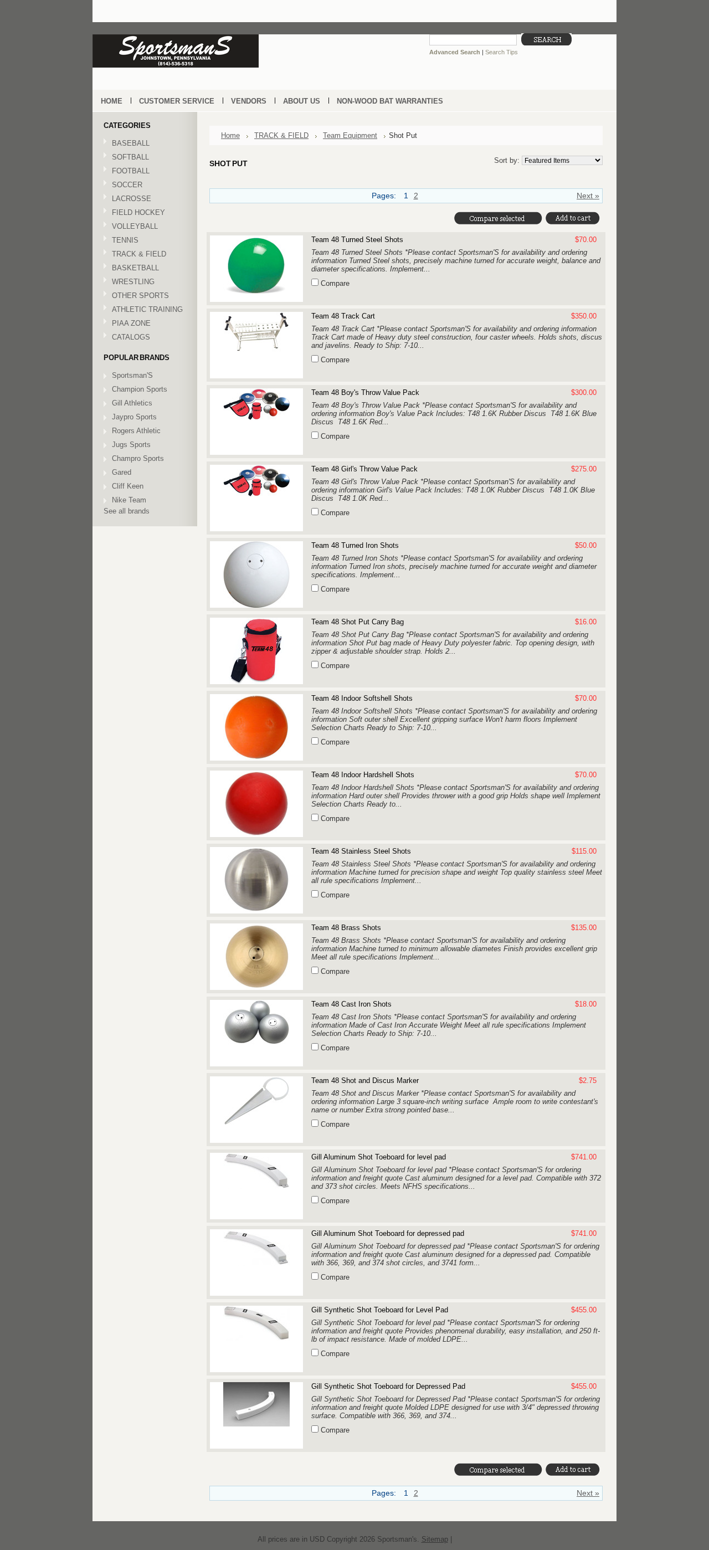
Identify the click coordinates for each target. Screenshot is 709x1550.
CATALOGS (131, 337)
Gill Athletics (132, 403)
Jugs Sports (131, 444)
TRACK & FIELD (135, 254)
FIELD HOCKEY (134, 213)
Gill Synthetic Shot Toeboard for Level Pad (379, 1310)
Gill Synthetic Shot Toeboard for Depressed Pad (388, 1386)
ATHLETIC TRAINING (143, 310)
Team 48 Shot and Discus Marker (365, 1080)
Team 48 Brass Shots (346, 927)
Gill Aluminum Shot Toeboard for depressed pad (387, 1233)
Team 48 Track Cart (343, 316)
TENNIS (121, 240)
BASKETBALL (131, 268)
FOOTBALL (127, 171)
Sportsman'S (132, 375)
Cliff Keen (127, 486)
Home (230, 135)
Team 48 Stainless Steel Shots (361, 851)
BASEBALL (127, 143)
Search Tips (501, 52)
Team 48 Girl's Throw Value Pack (364, 469)
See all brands (127, 511)
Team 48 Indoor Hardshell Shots (362, 775)
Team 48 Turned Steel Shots (357, 239)
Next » (588, 196)
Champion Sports (139, 389)
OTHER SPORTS (136, 296)
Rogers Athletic (136, 431)
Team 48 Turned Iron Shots (355, 545)
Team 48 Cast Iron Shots (351, 1004)
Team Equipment (350, 135)
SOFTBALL (126, 157)
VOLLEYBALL (131, 227)
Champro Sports (138, 458)
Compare (335, 283)
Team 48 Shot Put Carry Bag (357, 622)
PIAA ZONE (131, 323)
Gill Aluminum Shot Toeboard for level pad (378, 1157)
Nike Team (129, 500)
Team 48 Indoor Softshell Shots (362, 698)
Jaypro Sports (134, 417)
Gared (121, 472)
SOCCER (123, 185)
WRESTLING (129, 282)
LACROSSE (127, 199)
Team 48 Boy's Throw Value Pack (365, 392)
